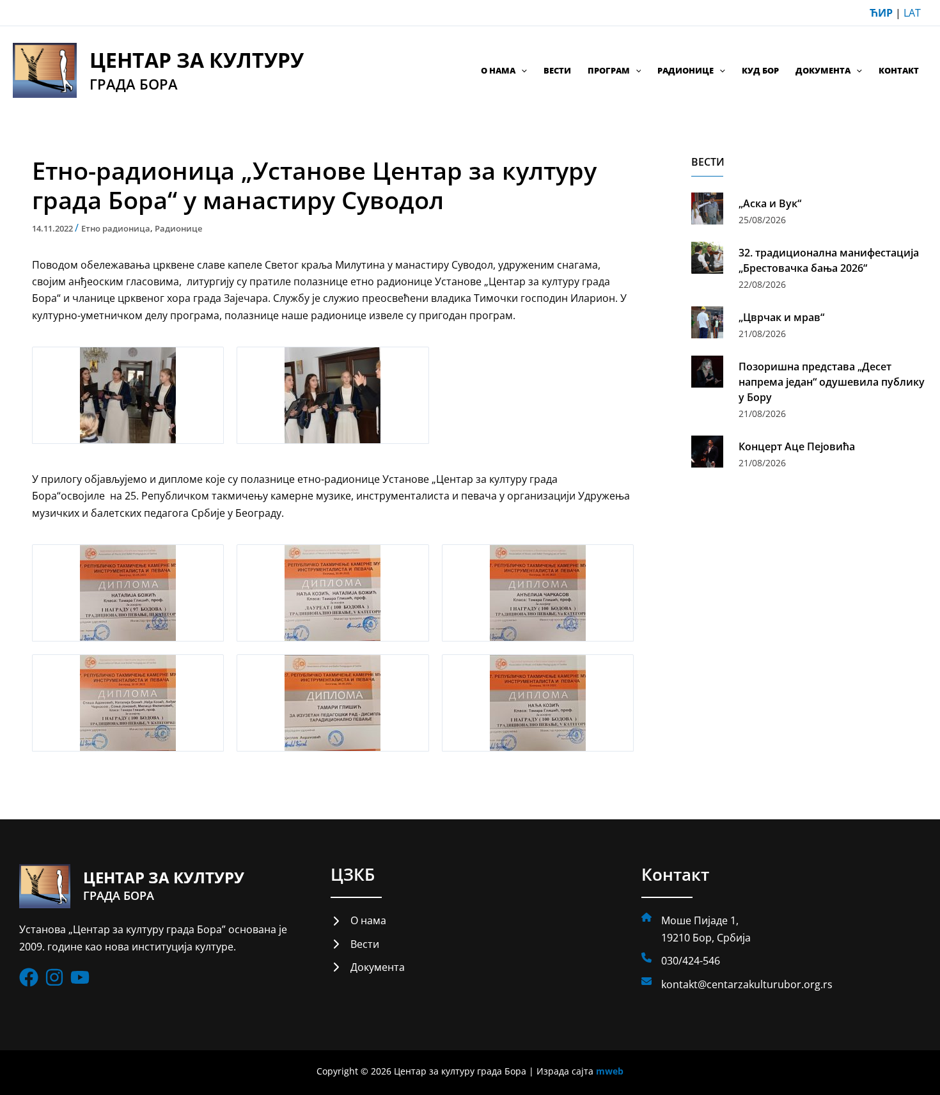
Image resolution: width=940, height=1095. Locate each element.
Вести (557, 70)
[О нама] (358, 920)
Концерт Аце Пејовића (797, 446)
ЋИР (881, 13)
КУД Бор (760, 70)
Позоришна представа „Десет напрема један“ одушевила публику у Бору (832, 381)
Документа (822, 70)
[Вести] (355, 944)
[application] (521, 70)
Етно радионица (115, 228)
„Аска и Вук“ (770, 203)
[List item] (28, 977)
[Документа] (368, 967)
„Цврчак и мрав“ (781, 317)
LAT (912, 13)
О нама (498, 70)
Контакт (899, 70)
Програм (609, 70)
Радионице (685, 70)
